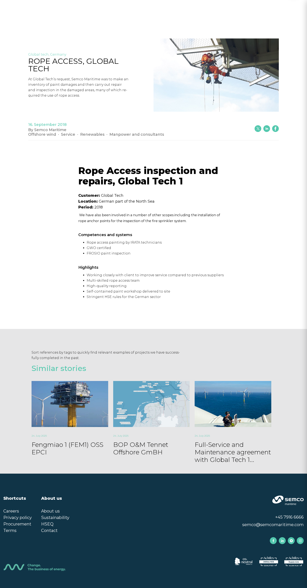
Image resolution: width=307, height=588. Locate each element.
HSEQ (47, 524)
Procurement (17, 524)
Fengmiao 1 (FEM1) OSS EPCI (67, 448)
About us (50, 511)
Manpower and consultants (136, 134)
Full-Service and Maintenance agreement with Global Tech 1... (233, 452)
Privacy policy (17, 517)
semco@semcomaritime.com (273, 524)
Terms (9, 530)
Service (68, 134)
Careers (11, 511)
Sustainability (55, 517)
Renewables (92, 134)
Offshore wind (42, 134)
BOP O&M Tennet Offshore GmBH (140, 448)
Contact (49, 530)
